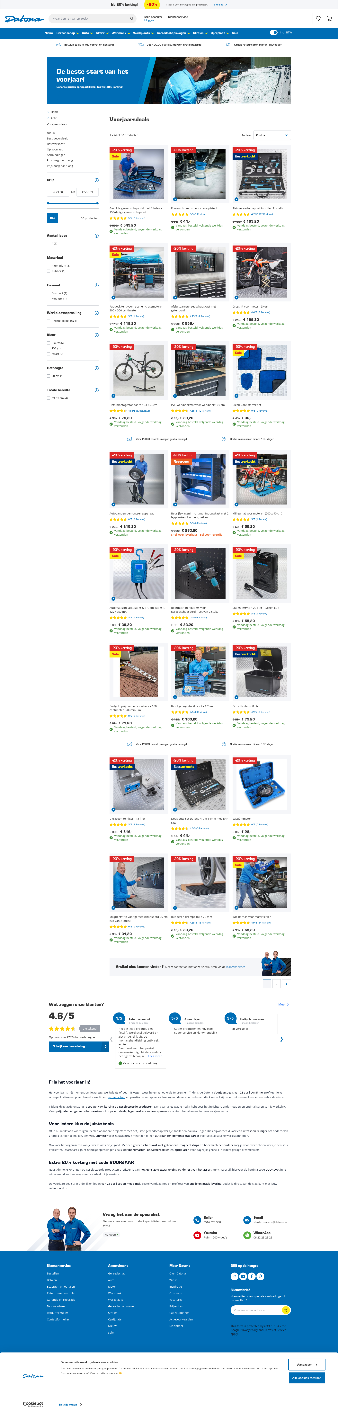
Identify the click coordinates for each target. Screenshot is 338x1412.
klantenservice (235, 967)
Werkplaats (141, 33)
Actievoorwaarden (181, 1319)
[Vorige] (112, 1040)
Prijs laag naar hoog (60, 160)
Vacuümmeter (242, 818)
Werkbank (119, 33)
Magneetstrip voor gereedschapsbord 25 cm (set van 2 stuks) (139, 919)
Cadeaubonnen (179, 1313)
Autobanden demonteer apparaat (132, 513)
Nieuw (49, 33)
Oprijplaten (115, 1319)
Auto (85, 33)
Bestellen (53, 1273)
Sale (235, 33)
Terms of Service (275, 1330)
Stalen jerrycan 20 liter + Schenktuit (256, 608)
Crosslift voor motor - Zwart (250, 306)
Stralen (198, 33)
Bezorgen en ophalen (61, 1286)
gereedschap (116, 1097)
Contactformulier (58, 1319)
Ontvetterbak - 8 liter (246, 706)
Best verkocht (56, 144)
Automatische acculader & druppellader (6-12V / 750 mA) (138, 609)
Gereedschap (66, 33)
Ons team (175, 1293)
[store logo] (24, 18)
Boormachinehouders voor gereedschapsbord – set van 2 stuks (194, 609)
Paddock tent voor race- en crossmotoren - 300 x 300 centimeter (137, 308)
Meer (282, 1004)
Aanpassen (304, 1364)
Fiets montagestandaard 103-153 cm (133, 405)
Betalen (52, 1280)
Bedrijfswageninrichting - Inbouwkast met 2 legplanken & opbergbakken (199, 515)
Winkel (173, 1280)
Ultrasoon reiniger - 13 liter (127, 818)
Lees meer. (155, 1056)
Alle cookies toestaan (306, 1377)
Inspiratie (175, 1286)
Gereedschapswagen (171, 33)
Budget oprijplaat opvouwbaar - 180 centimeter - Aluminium (133, 708)
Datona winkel (56, 1306)
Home (54, 112)
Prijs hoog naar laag (60, 166)
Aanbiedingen (56, 155)
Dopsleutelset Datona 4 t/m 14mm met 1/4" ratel (199, 820)
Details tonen (68, 1404)
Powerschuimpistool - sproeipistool (194, 208)
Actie (54, 118)
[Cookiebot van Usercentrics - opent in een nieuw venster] (33, 1404)
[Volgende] (281, 1040)
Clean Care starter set (247, 405)
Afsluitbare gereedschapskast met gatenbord (193, 308)
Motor (100, 33)
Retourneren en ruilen (61, 1293)
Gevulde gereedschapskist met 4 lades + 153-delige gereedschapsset (136, 210)
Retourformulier (57, 1313)
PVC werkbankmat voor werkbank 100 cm (198, 405)
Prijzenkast (176, 1306)
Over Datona (177, 1273)
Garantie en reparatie (61, 1299)
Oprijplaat (218, 33)
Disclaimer (176, 1326)
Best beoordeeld (57, 138)
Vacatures (175, 1299)
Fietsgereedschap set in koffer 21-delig (258, 208)
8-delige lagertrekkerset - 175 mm (193, 706)
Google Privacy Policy (244, 1330)
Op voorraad (55, 149)
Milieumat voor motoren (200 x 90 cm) (257, 513)
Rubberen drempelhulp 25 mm (191, 917)
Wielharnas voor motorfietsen (252, 917)
